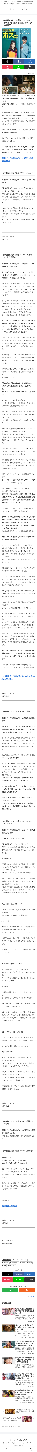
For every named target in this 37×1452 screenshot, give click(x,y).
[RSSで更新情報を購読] (27, 1290)
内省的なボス (15, 1262)
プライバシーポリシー (10, 1443)
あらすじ (16, 1260)
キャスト (24, 1260)
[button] (29, 67)
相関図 (30, 1262)
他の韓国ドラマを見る (9, 1206)
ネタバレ (6, 1262)
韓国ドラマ (12, 1265)
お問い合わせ (18, 1445)
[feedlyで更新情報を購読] (10, 1290)
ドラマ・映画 (7, 1260)
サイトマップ (27, 1443)
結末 (5, 1265)
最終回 (23, 1262)
